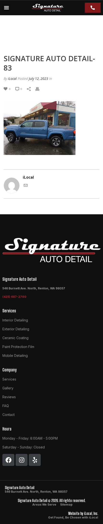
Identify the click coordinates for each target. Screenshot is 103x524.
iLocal (12, 78)
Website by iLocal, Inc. (83, 513)
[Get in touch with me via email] (26, 185)
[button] (6, 8)
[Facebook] (8, 460)
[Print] (39, 88)
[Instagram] (22, 460)
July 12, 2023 (38, 78)
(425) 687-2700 (14, 296)
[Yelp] (35, 460)
